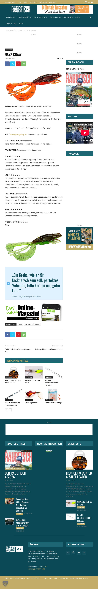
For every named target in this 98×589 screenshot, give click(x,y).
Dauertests (22, 30)
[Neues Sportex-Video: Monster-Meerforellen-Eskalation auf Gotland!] (9, 501)
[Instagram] (86, 2)
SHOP (25, 2)
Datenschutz (64, 578)
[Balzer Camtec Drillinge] (54, 395)
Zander (37, 324)
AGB (55, 578)
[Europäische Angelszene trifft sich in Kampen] (9, 521)
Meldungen (20, 528)
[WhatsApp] (23, 63)
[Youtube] (92, 2)
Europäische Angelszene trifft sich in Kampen (22, 522)
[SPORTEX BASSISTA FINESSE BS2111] (13, 395)
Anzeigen (19, 513)
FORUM (77, 17)
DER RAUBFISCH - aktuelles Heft (14, 468)
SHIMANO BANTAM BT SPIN (84, 503)
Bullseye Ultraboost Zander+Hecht (49, 349)
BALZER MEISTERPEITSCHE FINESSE (52, 383)
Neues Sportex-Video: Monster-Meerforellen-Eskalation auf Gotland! (22, 505)
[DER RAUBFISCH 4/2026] (79, 89)
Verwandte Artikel (17, 361)
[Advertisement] (48, 41)
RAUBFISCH (10, 17)
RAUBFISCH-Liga (55, 17)
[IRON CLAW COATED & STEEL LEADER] (13, 372)
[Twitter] (12, 63)
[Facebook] (83, 2)
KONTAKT (32, 2)
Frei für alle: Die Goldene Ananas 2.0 (17, 350)
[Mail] (89, 2)
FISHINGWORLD (68, 17)
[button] (90, 17)
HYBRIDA (9, 24)
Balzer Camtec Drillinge (53, 403)
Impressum (48, 578)
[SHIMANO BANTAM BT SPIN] (33, 372)
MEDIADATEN (53, 2)
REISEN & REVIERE (40, 17)
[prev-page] (6, 409)
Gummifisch (29, 324)
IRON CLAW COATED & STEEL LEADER (79, 474)
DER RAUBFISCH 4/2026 (75, 69)
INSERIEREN (43, 2)
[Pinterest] (18, 63)
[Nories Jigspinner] (33, 395)
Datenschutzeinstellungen (78, 578)
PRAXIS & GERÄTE (24, 17)
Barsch (20, 324)
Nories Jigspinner (31, 403)
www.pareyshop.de (18, 134)
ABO (20, 2)
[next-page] (10, 409)
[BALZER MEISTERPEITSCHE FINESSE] (54, 372)
